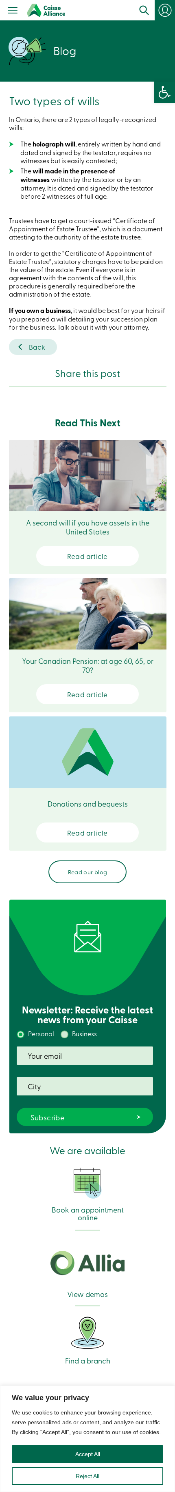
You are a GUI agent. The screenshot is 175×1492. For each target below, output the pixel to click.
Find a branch (87, 1359)
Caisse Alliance (46, 10)
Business (84, 1033)
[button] (164, 92)
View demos (87, 1293)
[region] (87, 1439)
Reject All (87, 1476)
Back (37, 346)
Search (144, 10)
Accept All (87, 1454)
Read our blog (87, 872)
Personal (41, 1033)
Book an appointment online (88, 1213)
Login (165, 10)
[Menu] (13, 11)
